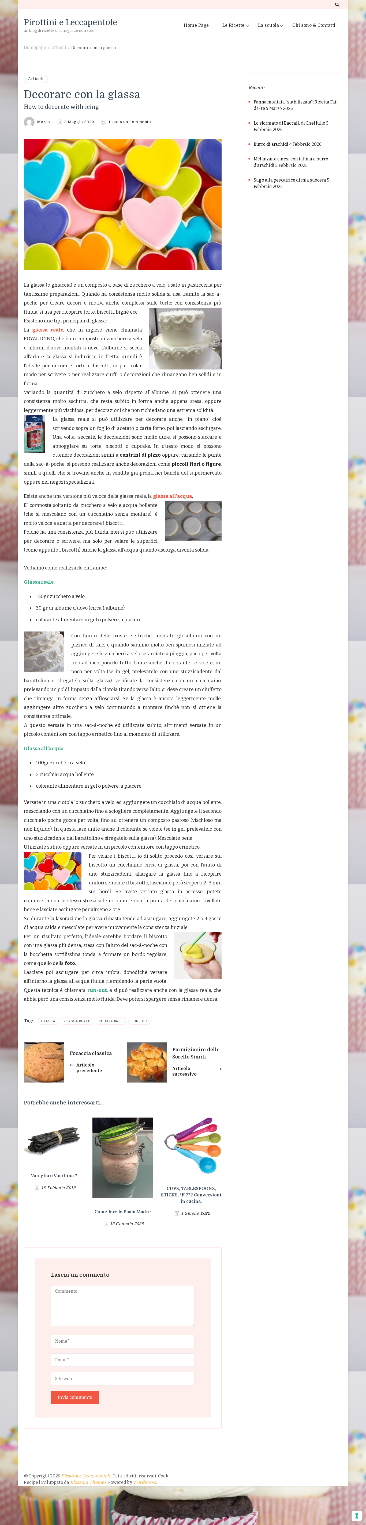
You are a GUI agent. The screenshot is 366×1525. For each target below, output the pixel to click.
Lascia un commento (130, 122)
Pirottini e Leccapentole (70, 22)
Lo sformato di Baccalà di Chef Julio (289, 123)
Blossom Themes (88, 1482)
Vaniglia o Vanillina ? (54, 1175)
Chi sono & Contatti (313, 25)
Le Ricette (233, 25)
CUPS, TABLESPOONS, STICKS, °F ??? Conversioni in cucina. (191, 1195)
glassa (48, 1021)
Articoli (35, 78)
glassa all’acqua (172, 496)
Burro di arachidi (271, 144)
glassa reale (47, 330)
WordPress (144, 1482)
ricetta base (111, 1021)
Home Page (196, 25)
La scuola (268, 25)
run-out (139, 1021)
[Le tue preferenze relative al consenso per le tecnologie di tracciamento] (357, 1516)
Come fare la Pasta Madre (123, 1212)
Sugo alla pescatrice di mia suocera (290, 180)
